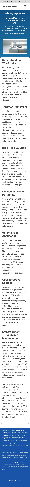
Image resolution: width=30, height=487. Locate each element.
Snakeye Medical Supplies (9, 6)
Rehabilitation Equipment (18, 13)
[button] (25, 6)
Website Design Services (15, 480)
